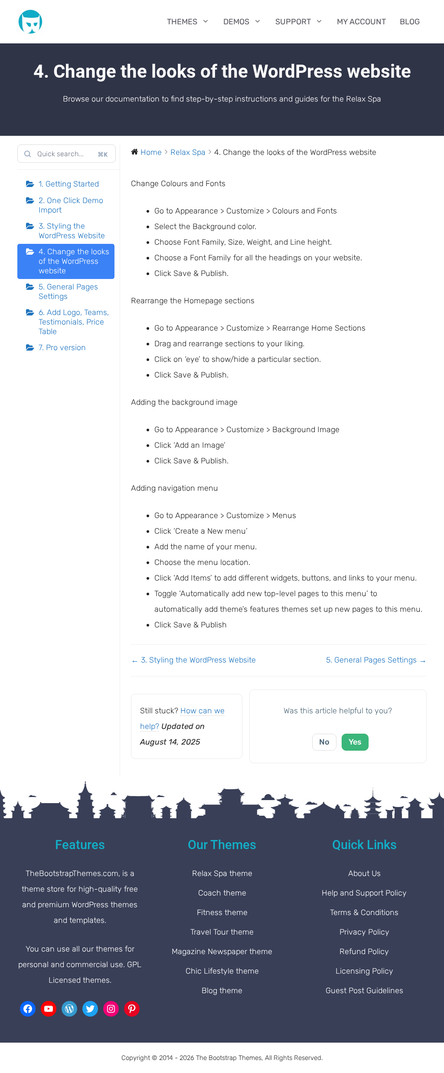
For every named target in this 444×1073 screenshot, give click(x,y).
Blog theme (222, 990)
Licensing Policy (364, 971)
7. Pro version (62, 347)
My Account (361, 21)
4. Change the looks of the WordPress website (74, 261)
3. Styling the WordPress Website (72, 230)
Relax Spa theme (222, 873)
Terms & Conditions (364, 912)
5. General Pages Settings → (376, 660)
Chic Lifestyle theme (222, 971)
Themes (182, 21)
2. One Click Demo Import (71, 205)
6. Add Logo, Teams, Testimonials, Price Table (74, 322)
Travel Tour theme (222, 932)
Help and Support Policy (364, 893)
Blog (410, 21)
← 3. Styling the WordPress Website (193, 660)
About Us (364, 873)
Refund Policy (364, 951)
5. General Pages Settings (68, 291)
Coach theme (222, 893)
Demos (236, 21)
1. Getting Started (69, 184)
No (324, 742)
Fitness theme (222, 912)
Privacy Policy (364, 932)
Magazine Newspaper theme (222, 951)
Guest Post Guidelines (364, 990)
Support (293, 21)
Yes (355, 742)
